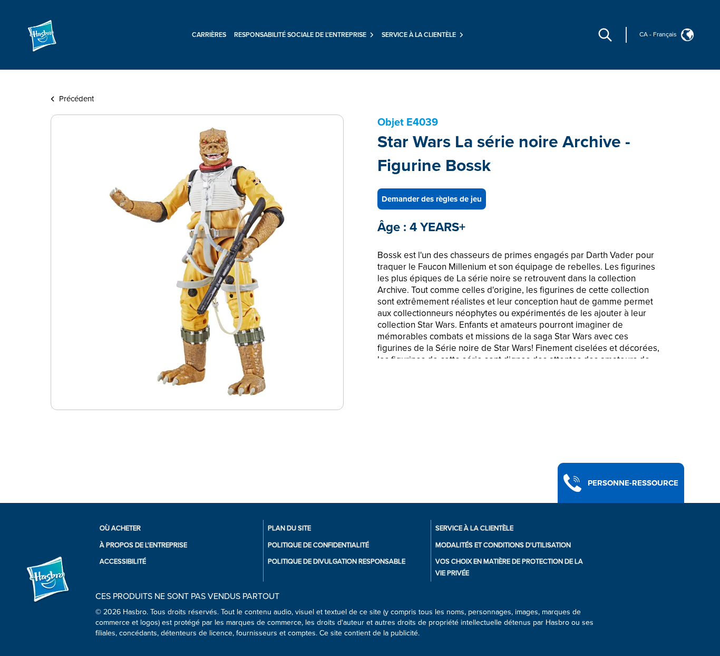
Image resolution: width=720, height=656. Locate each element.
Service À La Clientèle (474, 528)
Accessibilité (123, 561)
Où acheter (120, 528)
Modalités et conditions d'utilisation (503, 545)
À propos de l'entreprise (143, 545)
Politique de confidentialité (318, 545)
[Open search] (605, 35)
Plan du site (289, 528)
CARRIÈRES (209, 35)
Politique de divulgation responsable (336, 561)
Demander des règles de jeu (432, 199)
